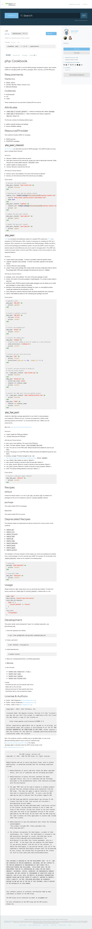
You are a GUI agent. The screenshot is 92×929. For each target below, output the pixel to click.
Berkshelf (13, 42)
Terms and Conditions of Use (34, 925)
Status (69, 925)
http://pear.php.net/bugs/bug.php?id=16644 (16, 743)
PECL (49, 239)
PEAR (6, 239)
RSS (7, 31)
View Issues (76, 52)
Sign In (85, 4)
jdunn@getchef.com (26, 704)
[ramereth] (71, 38)
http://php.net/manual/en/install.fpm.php (21, 427)
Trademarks (8, 922)
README (8, 55)
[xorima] (65, 38)
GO (83, 15)
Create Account (74, 4)
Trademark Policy (62, 925)
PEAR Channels (9, 149)
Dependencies (16, 55)
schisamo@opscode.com (28, 700)
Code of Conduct (22, 925)
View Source (77, 49)
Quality (33, 55)
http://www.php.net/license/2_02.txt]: (14, 747)
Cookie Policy (53, 925)
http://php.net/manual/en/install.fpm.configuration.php (21, 458)
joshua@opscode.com (29, 702)
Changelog (24, 55)
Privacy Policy (45, 925)
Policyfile (7, 42)
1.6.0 (19, 33)
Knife (18, 42)
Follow (52, 33)
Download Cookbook (76, 75)
